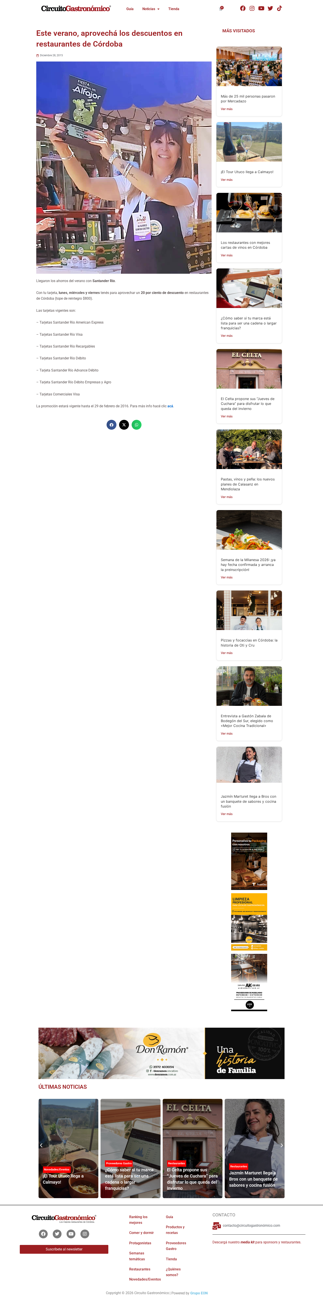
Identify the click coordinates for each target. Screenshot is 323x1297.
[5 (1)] (249, 861)
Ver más (227, 109)
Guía (130, 9)
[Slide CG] (161, 1053)
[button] (111, 425)
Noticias (148, 9)
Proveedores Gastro (119, 1163)
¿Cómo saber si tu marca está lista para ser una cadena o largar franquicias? (249, 323)
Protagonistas (140, 1243)
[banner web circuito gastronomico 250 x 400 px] (249, 921)
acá (170, 406)
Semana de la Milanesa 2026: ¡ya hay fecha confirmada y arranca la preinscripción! (248, 565)
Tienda (173, 9)
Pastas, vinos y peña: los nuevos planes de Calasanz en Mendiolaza (248, 484)
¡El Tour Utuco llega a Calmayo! (247, 172)
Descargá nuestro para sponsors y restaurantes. (256, 1242)
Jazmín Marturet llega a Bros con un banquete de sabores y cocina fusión (248, 801)
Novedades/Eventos (56, 1169)
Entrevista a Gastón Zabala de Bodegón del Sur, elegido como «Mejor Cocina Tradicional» (247, 721)
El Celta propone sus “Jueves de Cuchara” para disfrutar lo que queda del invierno (247, 404)
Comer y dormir (141, 1233)
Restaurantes (176, 1163)
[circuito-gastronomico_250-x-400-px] (249, 982)
